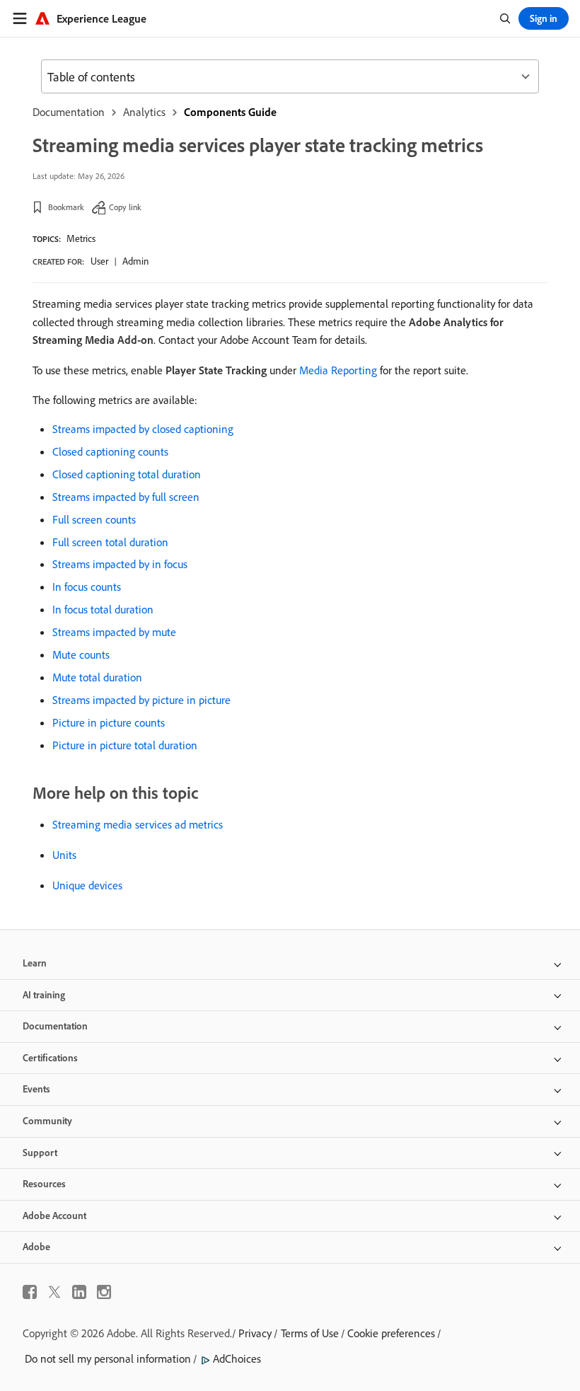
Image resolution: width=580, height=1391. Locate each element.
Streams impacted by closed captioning (142, 429)
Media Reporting (338, 370)
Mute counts (81, 654)
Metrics (80, 238)
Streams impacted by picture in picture (141, 700)
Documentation (69, 112)
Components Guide (230, 112)
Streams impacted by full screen (125, 497)
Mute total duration (97, 677)
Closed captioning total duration (126, 474)
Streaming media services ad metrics (137, 824)
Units (64, 855)
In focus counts (86, 586)
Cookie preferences (391, 1333)
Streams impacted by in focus (119, 564)
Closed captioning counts (110, 451)
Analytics (144, 112)
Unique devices (87, 885)
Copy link (125, 207)
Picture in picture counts (108, 722)
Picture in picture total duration (124, 745)
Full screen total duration (110, 542)
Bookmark (66, 207)
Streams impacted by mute (114, 632)
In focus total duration (102, 609)
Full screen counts (94, 519)
